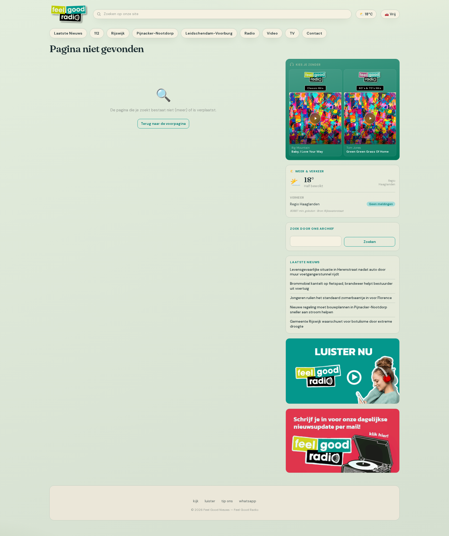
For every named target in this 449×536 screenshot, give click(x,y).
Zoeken (370, 242)
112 (96, 33)
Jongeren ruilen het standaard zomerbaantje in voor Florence (341, 298)
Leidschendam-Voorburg (209, 33)
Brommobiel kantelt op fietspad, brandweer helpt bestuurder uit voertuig (341, 286)
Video (272, 33)
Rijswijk (118, 33)
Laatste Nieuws (68, 33)
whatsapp (247, 501)
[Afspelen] (315, 118)
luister (210, 501)
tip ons (227, 501)
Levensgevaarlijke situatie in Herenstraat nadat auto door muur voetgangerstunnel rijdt (338, 272)
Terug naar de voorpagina (163, 123)
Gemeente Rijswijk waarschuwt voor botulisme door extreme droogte (341, 324)
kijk (196, 501)
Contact (314, 33)
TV (292, 33)
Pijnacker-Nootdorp (155, 33)
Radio (250, 33)
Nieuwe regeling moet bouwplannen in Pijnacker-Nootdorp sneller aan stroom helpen (338, 309)
